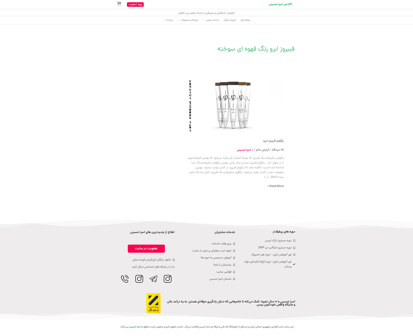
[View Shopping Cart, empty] (116, 4)
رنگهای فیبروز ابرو (273, 141)
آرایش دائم (262, 150)
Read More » (275, 186)
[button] (135, 4)
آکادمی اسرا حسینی (280, 4)
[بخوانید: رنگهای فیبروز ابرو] (235, 106)
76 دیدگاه (278, 150)
